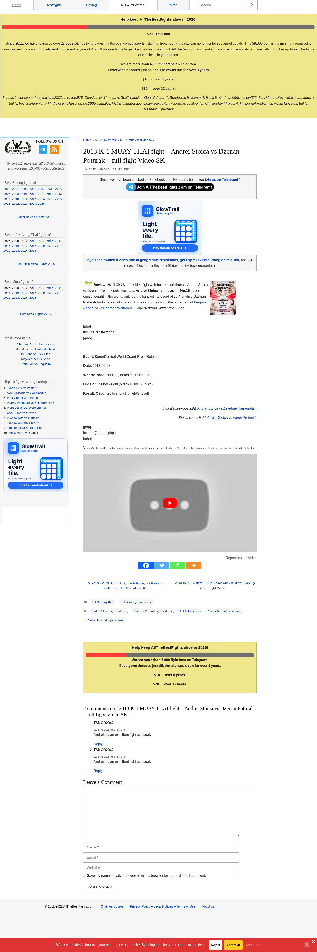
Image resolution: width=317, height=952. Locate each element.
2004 (41, 188)
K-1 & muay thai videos (136, 139)
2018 (41, 198)
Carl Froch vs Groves (21, 413)
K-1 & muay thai (133, 5)
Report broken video (241, 558)
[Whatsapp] (177, 565)
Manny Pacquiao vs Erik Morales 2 (30, 402)
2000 (6, 188)
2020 (58, 198)
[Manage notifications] (306, 944)
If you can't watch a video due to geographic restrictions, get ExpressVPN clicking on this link (163, 260)
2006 (58, 188)
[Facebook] (146, 565)
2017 (32, 198)
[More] (193, 565)
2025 (41, 203)
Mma (173, 5)
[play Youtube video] (170, 503)
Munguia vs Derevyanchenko (27, 407)
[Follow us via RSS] (55, 152)
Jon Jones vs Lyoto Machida (35, 349)
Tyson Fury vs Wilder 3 (22, 388)
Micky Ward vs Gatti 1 (23, 432)
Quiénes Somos (112, 906)
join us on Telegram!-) (222, 179)
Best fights (54, 5)
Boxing (91, 5)
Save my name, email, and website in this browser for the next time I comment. (146, 875)
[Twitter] (161, 565)
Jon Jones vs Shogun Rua (25, 427)
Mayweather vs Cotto (35, 359)
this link (223, 448)
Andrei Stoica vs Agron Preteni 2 (232, 417)
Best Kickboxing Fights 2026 (35, 263)
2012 (49, 193)
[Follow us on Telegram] (44, 152)
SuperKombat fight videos (105, 620)
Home (16, 5)
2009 (24, 193)
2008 (15, 193)
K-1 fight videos (190, 611)
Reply (98, 744)
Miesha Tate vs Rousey (23, 417)
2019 (50, 198)
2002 (24, 188)
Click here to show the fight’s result (116, 393)
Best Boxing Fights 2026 (35, 216)
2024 (32, 203)
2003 (32, 188)
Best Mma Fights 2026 (35, 314)
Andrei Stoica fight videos (108, 611)
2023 (24, 203)
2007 (6, 193)
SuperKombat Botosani (224, 611)
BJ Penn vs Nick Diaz (35, 354)
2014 (6, 198)
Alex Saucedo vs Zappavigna (26, 392)
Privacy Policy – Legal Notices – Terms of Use (162, 906)
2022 (15, 203)
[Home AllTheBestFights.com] (17, 153)
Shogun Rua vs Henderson (35, 344)
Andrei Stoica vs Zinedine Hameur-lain (227, 408)
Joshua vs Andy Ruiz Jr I (23, 422)
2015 (15, 198)
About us (208, 906)
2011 (41, 193)
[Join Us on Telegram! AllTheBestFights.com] (170, 189)
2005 (50, 188)
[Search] (251, 5)
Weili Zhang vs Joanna (22, 397)
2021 (6, 203)
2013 (58, 193)
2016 (24, 198)
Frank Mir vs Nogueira (35, 364)
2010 (32, 193)
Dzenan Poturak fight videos (152, 611)
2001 (15, 188)
